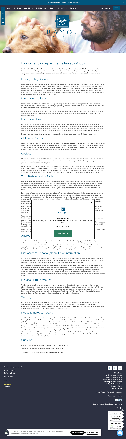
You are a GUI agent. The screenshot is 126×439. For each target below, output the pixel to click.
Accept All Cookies (77, 432)
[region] (54, 432)
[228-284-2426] (3, 9)
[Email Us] (3, 13)
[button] (6, 433)
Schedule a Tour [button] (63, 233)
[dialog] (63, 219)
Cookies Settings (92, 432)
